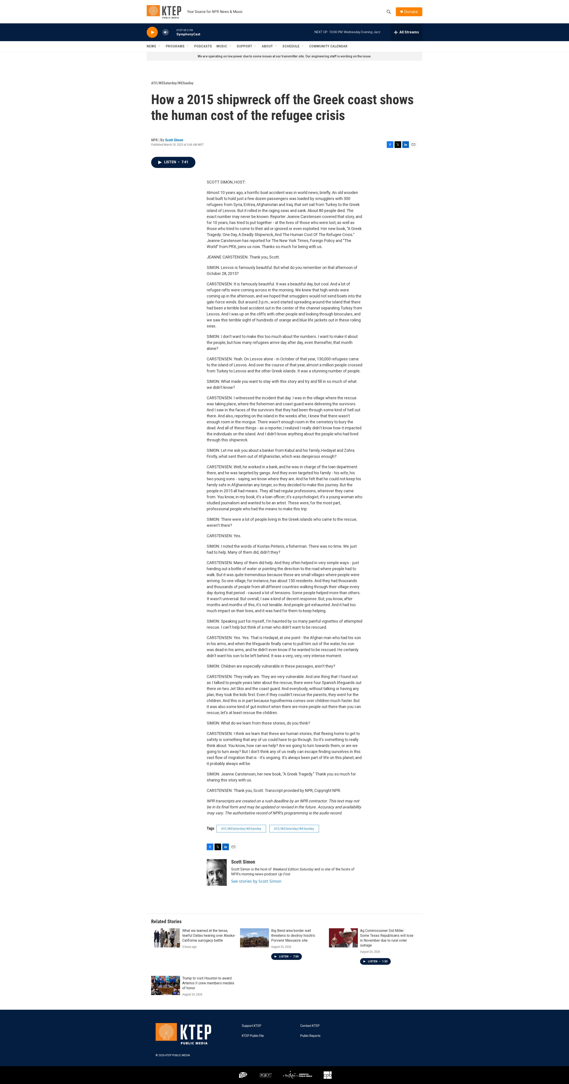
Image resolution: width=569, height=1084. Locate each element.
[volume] (165, 32)
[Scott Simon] (217, 872)
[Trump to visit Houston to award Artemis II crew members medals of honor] (165, 985)
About (267, 46)
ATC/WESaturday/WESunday (172, 83)
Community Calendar (328, 46)
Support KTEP (251, 1025)
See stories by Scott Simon (256, 881)
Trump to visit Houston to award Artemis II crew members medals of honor (208, 983)
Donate (411, 11)
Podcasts (203, 46)
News (151, 46)
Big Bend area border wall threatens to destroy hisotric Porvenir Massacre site (293, 936)
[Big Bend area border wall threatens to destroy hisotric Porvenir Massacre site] (254, 937)
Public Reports (310, 1036)
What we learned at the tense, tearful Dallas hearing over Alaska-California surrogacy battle (209, 936)
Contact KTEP (310, 1025)
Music (221, 46)
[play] (152, 32)
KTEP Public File (253, 1036)
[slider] (172, 32)
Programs (175, 46)
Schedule (291, 46)
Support (244, 46)
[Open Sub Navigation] (159, 46)
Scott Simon (174, 140)
